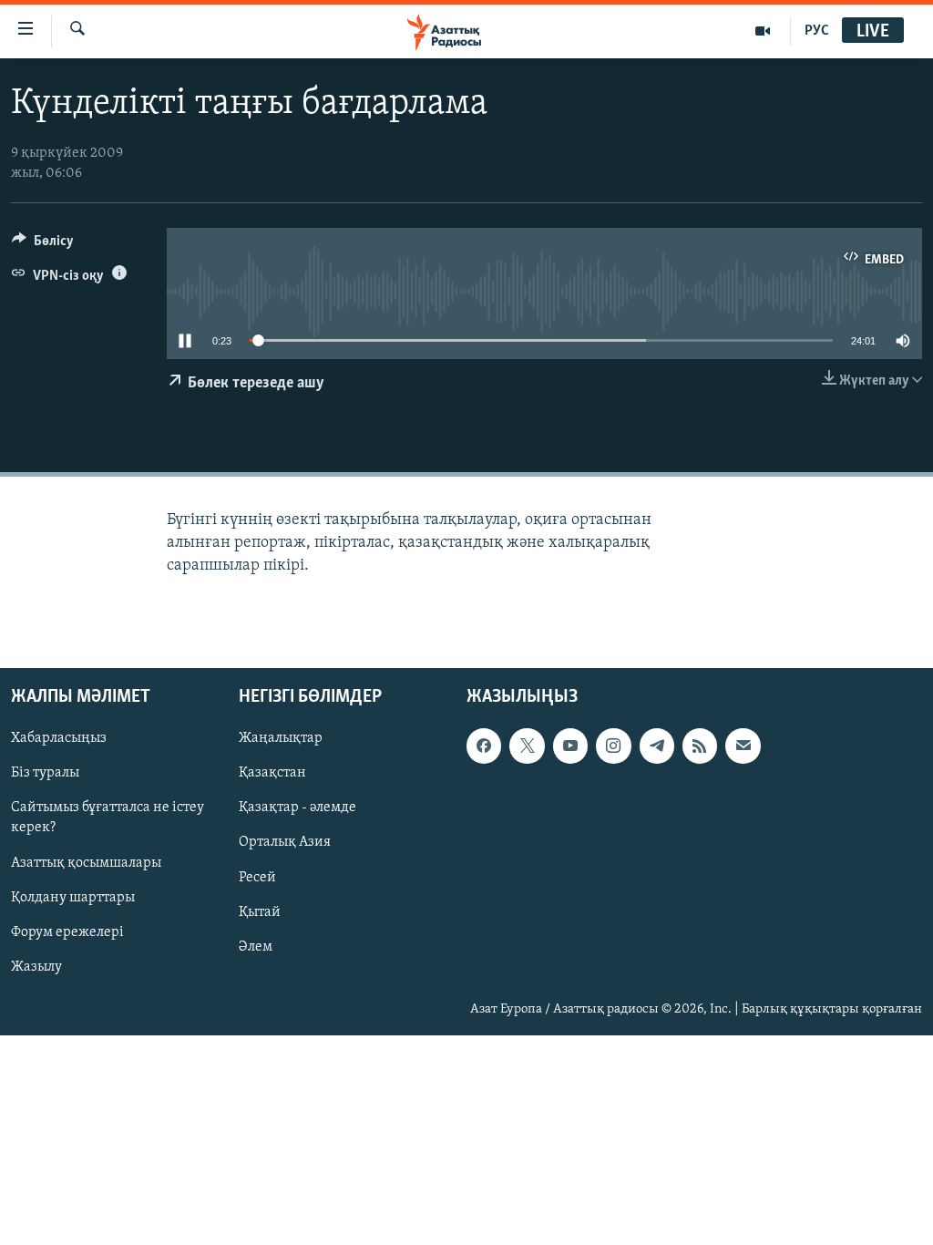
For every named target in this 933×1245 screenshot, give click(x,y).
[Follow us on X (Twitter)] (526, 745)
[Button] (43, 245)
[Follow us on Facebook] (483, 745)
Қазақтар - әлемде (297, 807)
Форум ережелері (67, 931)
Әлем (255, 946)
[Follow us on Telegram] (657, 745)
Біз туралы (45, 773)
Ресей (257, 876)
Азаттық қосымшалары (86, 862)
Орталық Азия (285, 842)
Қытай (260, 911)
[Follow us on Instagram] (613, 745)
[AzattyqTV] (763, 31)
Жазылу (36, 966)
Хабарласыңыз (59, 738)
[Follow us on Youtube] (570, 745)
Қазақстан (272, 773)
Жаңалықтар (281, 738)
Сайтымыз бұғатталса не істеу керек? (107, 817)
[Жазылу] (742, 745)
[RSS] (699, 745)
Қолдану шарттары (73, 897)
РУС (817, 31)
